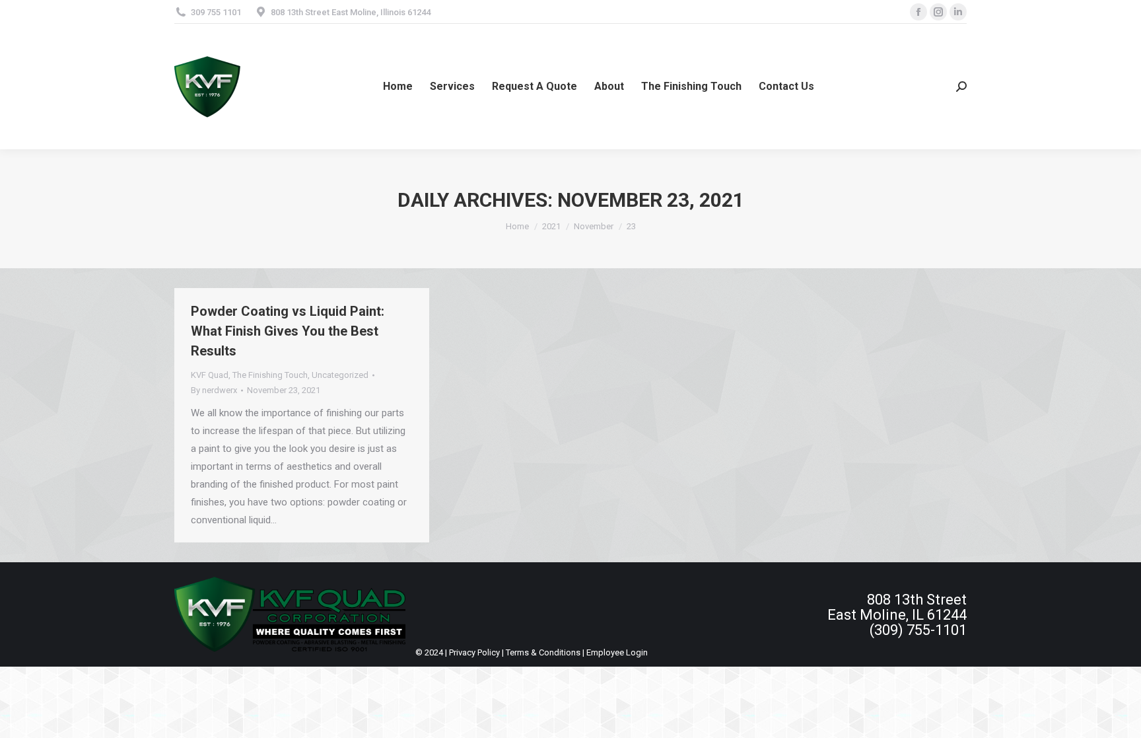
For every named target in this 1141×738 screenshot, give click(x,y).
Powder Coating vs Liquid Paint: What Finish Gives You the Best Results (287, 331)
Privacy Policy (474, 652)
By (214, 390)
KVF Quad (209, 375)
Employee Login (617, 652)
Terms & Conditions (543, 652)
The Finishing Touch (270, 375)
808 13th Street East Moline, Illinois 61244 (351, 12)
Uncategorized (340, 375)
